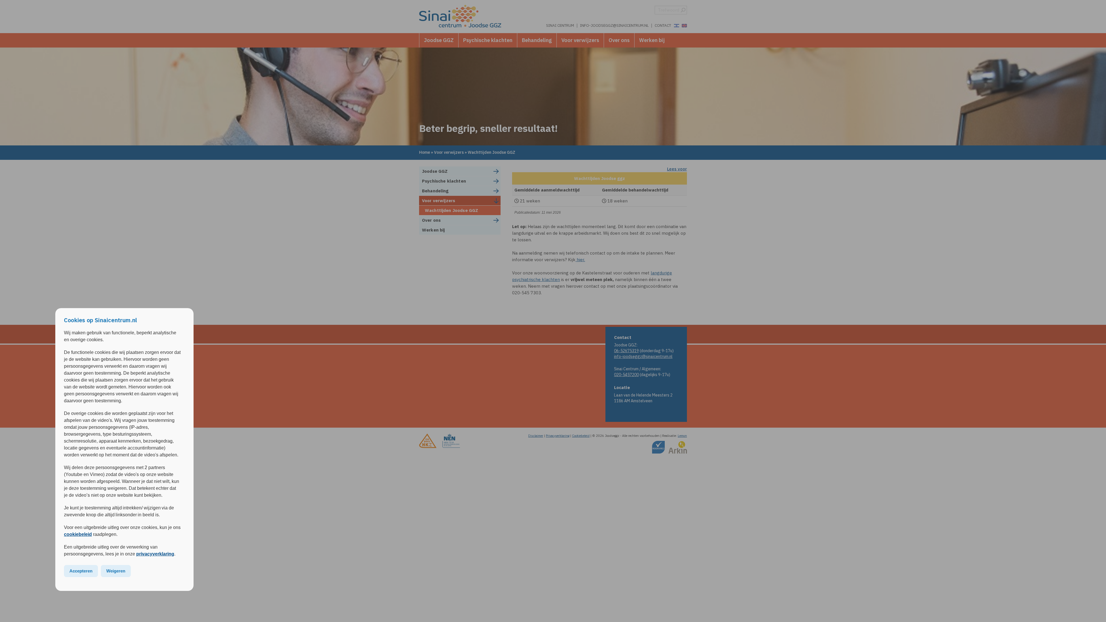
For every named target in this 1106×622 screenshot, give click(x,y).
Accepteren (80, 570)
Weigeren (115, 570)
